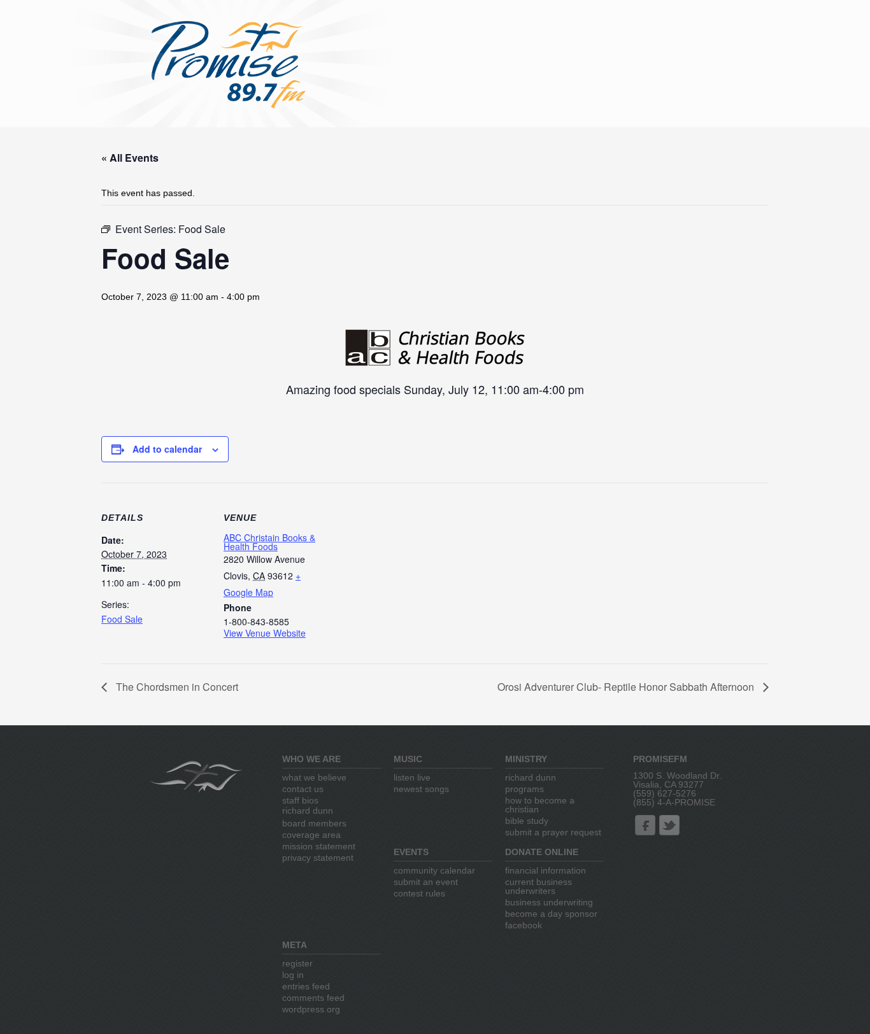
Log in (293, 975)
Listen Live (412, 777)
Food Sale (122, 619)
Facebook (523, 925)
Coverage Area (311, 835)
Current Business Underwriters (538, 886)
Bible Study (526, 821)
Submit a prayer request (553, 832)
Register (297, 963)
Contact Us (303, 789)
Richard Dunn (307, 810)
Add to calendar (167, 449)
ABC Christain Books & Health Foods (269, 542)
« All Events (130, 157)
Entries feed (306, 986)
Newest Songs (421, 789)
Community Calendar (434, 870)
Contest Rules (419, 893)
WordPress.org (311, 1009)
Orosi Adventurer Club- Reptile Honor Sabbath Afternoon (627, 686)
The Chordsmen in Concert (175, 686)
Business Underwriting (549, 902)
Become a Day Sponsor (551, 914)
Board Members (314, 823)
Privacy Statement (317, 858)
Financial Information (545, 870)
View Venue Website (265, 633)
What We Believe (314, 777)
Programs (524, 789)
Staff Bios (300, 800)
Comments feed (313, 998)
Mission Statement (318, 846)
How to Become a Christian (539, 804)
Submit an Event (426, 882)
